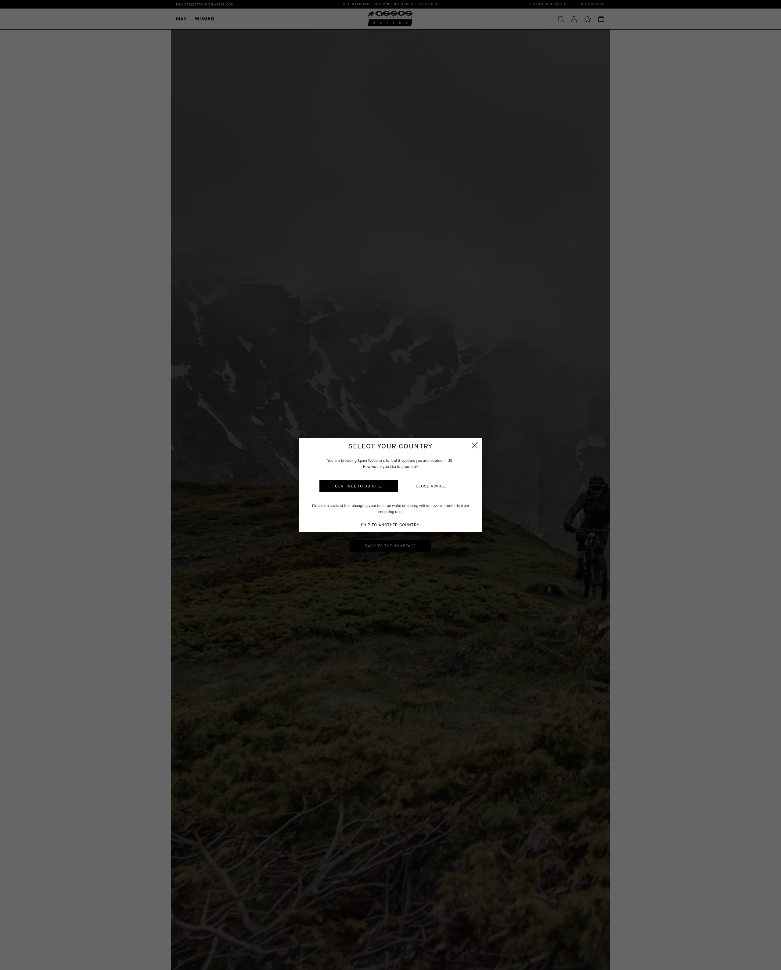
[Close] (474, 445)
